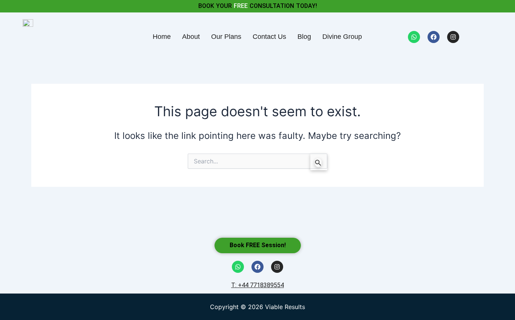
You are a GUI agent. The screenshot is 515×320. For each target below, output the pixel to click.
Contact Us (269, 36)
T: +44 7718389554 (257, 285)
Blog (304, 36)
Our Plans (226, 36)
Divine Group (342, 36)
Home (162, 36)
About (191, 36)
